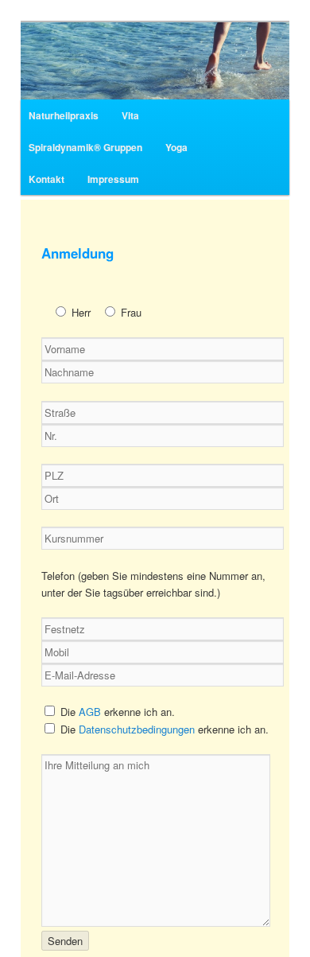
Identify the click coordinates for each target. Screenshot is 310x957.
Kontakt (46, 179)
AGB (90, 711)
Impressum (113, 179)
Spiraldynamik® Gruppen (85, 147)
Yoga (176, 147)
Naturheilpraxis (64, 115)
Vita (130, 115)
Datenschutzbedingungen (137, 729)
